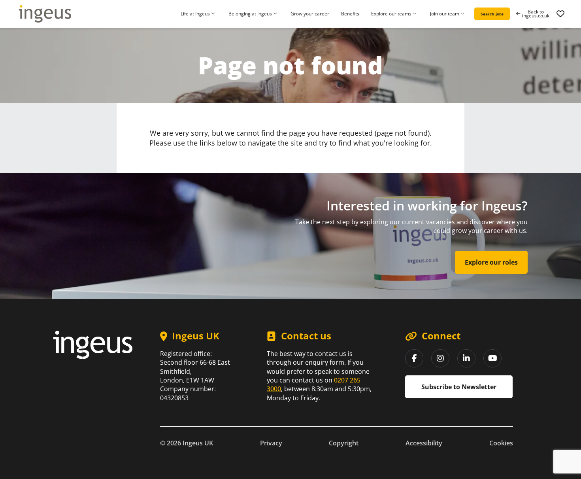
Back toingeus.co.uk (535, 14)
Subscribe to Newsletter (458, 386)
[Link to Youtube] (492, 358)
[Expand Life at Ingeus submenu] (214, 14)
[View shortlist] (560, 14)
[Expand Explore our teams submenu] (415, 14)
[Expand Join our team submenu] (463, 14)
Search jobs (492, 14)
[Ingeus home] (45, 14)
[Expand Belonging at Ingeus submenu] (276, 14)
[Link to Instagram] (440, 358)
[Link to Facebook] (414, 358)
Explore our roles (491, 262)
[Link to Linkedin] (466, 358)
